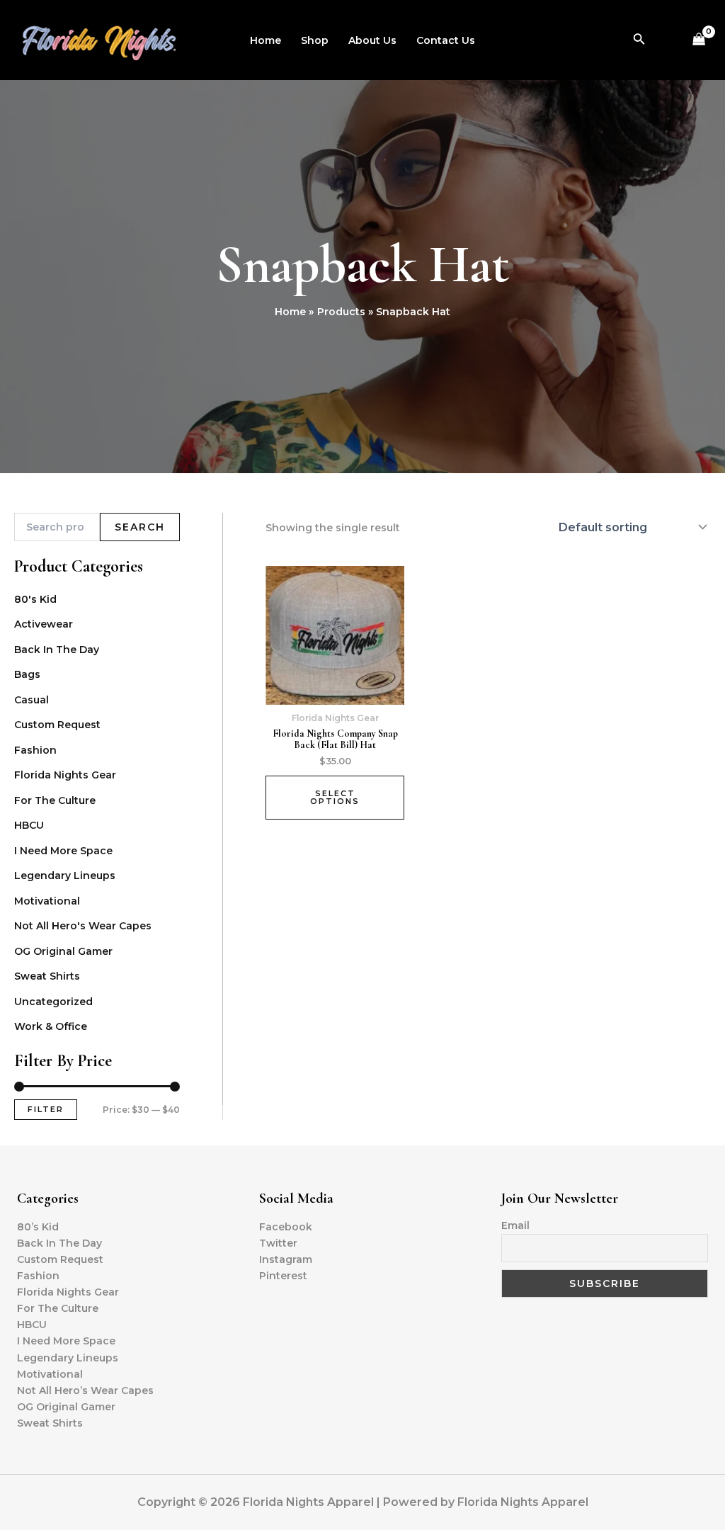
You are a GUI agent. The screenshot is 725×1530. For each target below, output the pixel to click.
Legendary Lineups (64, 875)
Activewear (43, 624)
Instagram (285, 1259)
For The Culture (55, 800)
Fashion (35, 750)
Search (140, 527)
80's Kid (35, 599)
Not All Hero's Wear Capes (83, 925)
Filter (46, 1109)
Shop (315, 40)
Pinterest (283, 1275)
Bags (27, 674)
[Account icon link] (667, 40)
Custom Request (57, 724)
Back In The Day (56, 649)
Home (265, 40)
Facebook (285, 1226)
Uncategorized (53, 1001)
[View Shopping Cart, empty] (699, 40)
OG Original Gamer (63, 951)
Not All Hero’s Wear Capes (85, 1390)
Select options (335, 797)
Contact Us (445, 40)
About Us (372, 40)
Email (515, 1225)
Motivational (47, 901)
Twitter (278, 1243)
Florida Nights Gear (65, 775)
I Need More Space (63, 850)
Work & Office (50, 1026)
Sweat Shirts (47, 976)
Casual (31, 699)
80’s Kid (38, 1226)
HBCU (29, 825)
